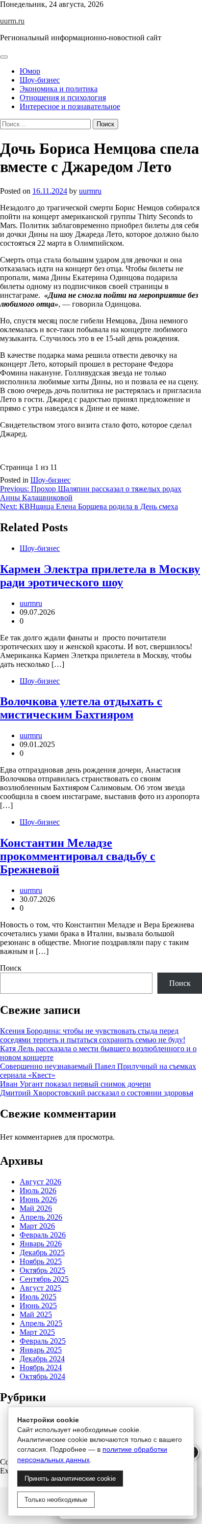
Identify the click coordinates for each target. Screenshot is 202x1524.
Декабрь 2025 (42, 1252)
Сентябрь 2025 (44, 1279)
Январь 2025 (41, 1350)
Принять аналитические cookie (70, 1478)
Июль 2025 (38, 1297)
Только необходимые (56, 1499)
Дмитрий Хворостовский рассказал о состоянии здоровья (96, 1093)
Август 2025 (40, 1288)
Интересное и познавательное (70, 106)
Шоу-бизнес (40, 80)
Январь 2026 (41, 1243)
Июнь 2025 (38, 1305)
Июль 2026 (38, 1190)
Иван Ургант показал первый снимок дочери (75, 1084)
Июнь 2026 (38, 1199)
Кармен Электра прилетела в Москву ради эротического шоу (100, 576)
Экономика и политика (59, 89)
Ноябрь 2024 (41, 1367)
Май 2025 (36, 1314)
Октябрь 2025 (42, 1270)
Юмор (30, 71)
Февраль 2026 (43, 1235)
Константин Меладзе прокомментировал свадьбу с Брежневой (77, 856)
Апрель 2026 (41, 1217)
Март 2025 (37, 1332)
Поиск (11, 968)
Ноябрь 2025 (41, 1261)
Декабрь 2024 (42, 1358)
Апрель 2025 (41, 1323)
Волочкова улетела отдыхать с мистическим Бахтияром (81, 708)
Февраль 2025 (43, 1341)
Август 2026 (40, 1182)
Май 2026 (36, 1208)
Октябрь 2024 (42, 1376)
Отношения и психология (63, 97)
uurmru (90, 191)
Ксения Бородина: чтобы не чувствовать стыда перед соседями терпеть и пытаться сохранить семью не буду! (92, 1035)
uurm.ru (12, 21)
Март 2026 (37, 1226)
